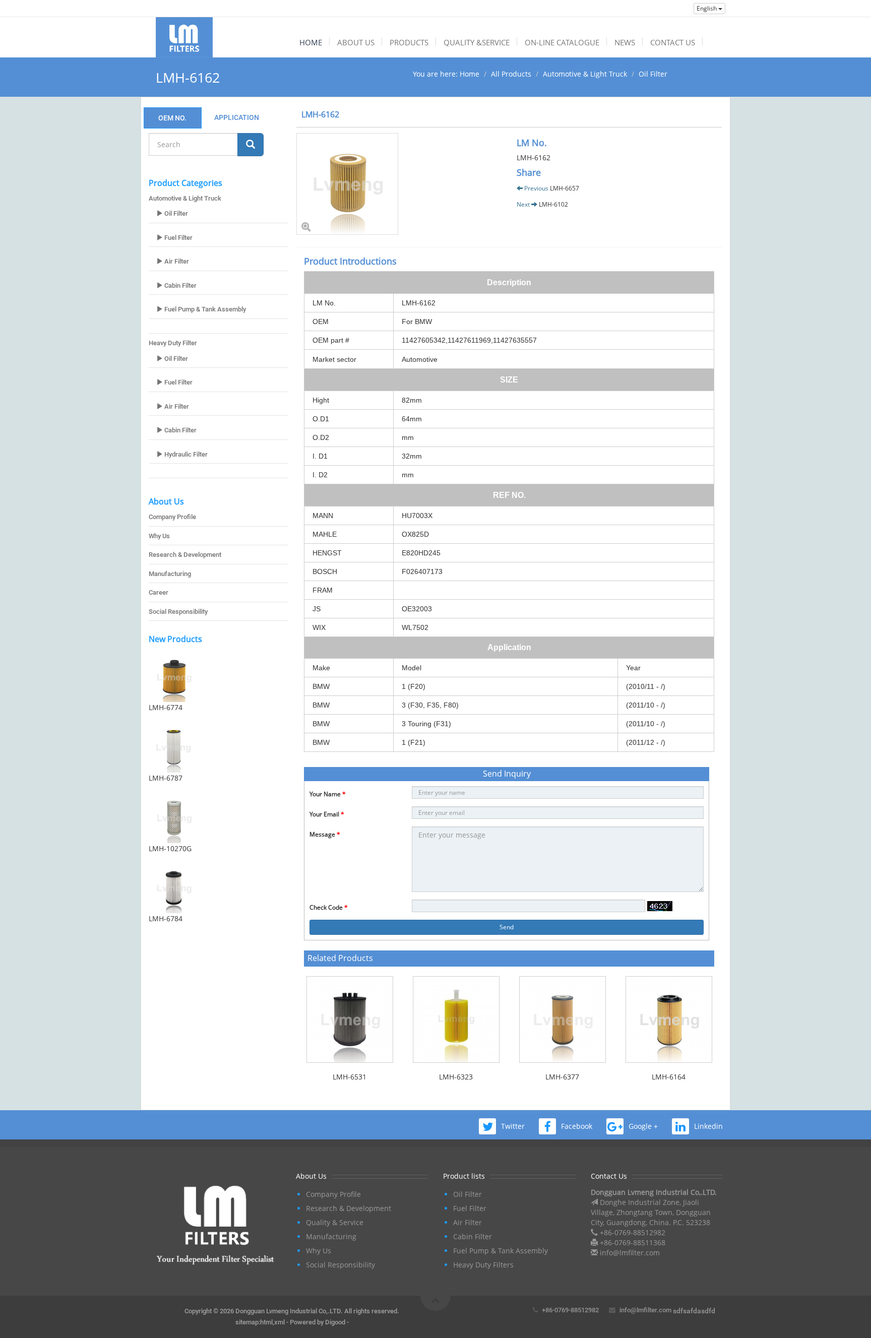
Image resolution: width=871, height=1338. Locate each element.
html (266, 1322)
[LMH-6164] (668, 1019)
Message (324, 834)
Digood (335, 1322)
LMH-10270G (170, 848)
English (707, 8)
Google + (643, 1126)
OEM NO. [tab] (172, 118)
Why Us (159, 536)
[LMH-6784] (218, 888)
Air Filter (176, 261)
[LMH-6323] (456, 1019)
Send (507, 927)
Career (158, 592)
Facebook (576, 1126)
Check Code (328, 907)
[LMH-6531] (349, 1019)
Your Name (327, 794)
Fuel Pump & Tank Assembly (204, 309)
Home (469, 74)
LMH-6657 (564, 188)
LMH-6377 (562, 1076)
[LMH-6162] (399, 184)
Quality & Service (334, 1222)
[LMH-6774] (218, 677)
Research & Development (185, 554)
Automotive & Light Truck (585, 74)
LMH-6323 (456, 1076)
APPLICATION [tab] (236, 117)
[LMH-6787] (218, 747)
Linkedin (708, 1126)
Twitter (513, 1126)
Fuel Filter (178, 237)
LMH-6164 (669, 1076)
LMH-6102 (553, 204)
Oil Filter (653, 74)
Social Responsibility (178, 611)
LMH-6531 (349, 1076)
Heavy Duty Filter (173, 343)
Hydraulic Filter (185, 454)
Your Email (326, 814)
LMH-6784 (165, 918)
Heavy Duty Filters (483, 1264)
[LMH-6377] (562, 1019)
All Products (511, 74)
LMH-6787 (165, 778)
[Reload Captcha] (659, 906)
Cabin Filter (180, 285)
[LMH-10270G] (218, 818)
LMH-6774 (165, 707)
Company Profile (172, 517)
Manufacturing (170, 574)
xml (279, 1322)
